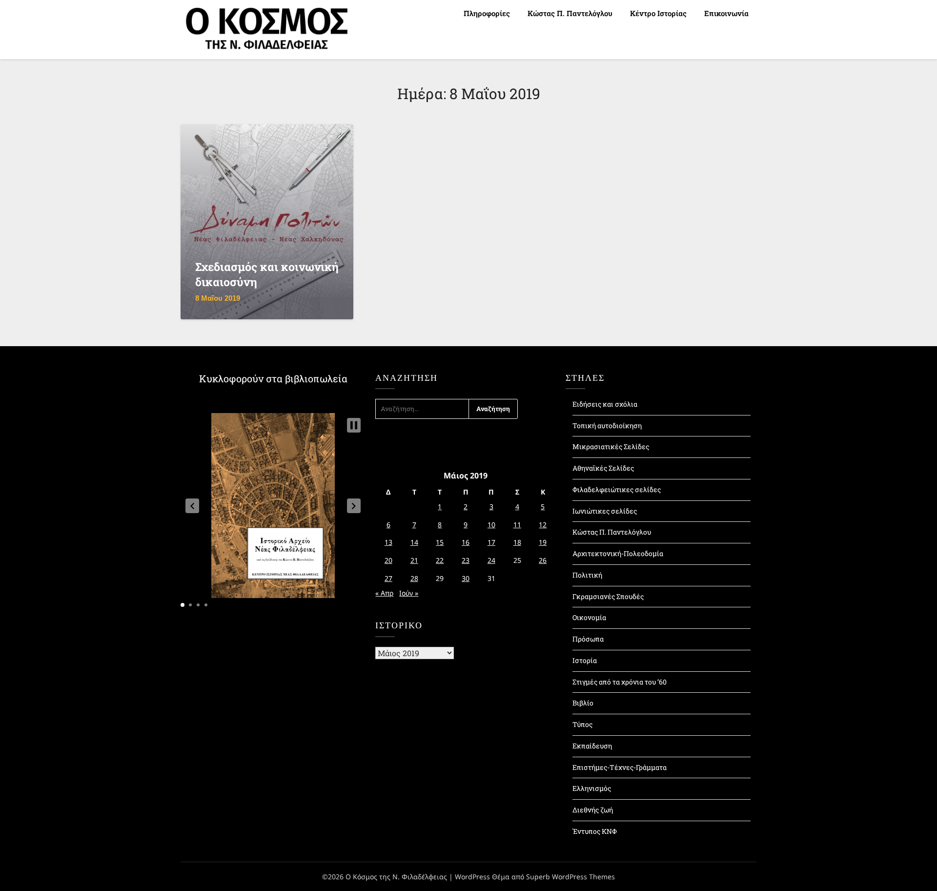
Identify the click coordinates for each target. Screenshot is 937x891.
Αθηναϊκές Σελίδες (603, 468)
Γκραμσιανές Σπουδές (608, 596)
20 (388, 560)
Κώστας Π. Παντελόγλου (570, 13)
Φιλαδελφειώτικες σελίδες (616, 489)
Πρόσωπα (588, 638)
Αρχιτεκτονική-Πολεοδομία (617, 553)
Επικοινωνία (726, 13)
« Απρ (384, 593)
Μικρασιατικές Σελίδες (610, 446)
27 (388, 578)
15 (440, 542)
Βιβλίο (582, 702)
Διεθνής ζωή (592, 809)
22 (440, 560)
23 (465, 560)
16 (465, 542)
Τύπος (582, 724)
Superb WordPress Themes (570, 876)
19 (543, 542)
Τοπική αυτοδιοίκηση (607, 425)
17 (491, 542)
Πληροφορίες (487, 13)
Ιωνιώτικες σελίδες (604, 511)
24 (491, 560)
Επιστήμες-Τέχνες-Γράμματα (619, 767)
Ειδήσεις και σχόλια (604, 404)
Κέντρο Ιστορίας (658, 13)
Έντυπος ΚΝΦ (594, 831)
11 (517, 524)
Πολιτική (587, 575)
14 (414, 542)
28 (414, 578)
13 (388, 542)
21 (414, 560)
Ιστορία (584, 660)
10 (491, 524)
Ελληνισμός (591, 788)
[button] (192, 505)
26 (543, 560)
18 (517, 542)
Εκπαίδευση (592, 745)
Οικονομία (589, 617)
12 (543, 524)
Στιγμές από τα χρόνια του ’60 (619, 681)
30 (465, 578)
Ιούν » (408, 593)
